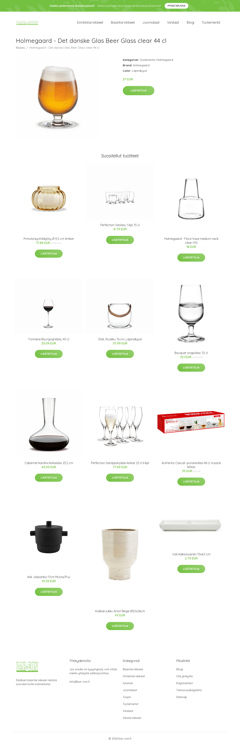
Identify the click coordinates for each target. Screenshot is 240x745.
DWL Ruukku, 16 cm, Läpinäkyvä (120, 339)
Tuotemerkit (211, 22)
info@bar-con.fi (79, 681)
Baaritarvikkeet (123, 22)
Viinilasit (173, 22)
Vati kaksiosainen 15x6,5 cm (191, 554)
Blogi (190, 22)
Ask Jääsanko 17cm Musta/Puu (48, 577)
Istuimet (128, 683)
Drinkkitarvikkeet (90, 22)
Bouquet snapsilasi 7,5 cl (191, 353)
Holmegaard (165, 60)
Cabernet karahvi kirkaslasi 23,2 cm (49, 463)
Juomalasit (151, 22)
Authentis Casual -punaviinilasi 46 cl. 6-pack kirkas (191, 465)
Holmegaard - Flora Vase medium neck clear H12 (191, 241)
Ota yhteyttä (184, 676)
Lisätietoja (138, 90)
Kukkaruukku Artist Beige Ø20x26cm (120, 611)
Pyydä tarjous (176, 5)
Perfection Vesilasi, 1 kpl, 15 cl (120, 225)
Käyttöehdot (184, 683)
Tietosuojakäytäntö (189, 690)
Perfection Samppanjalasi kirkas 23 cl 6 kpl (120, 463)
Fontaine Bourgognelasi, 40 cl (48, 339)
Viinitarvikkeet (132, 718)
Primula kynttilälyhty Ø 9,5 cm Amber (49, 239)
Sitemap (181, 697)
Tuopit (127, 697)
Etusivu (20, 47)
